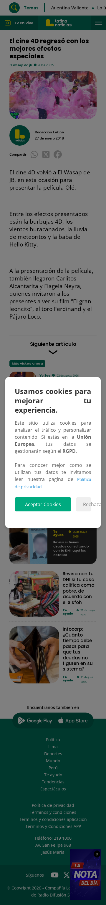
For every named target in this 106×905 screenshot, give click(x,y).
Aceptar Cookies (43, 504)
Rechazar (87, 504)
